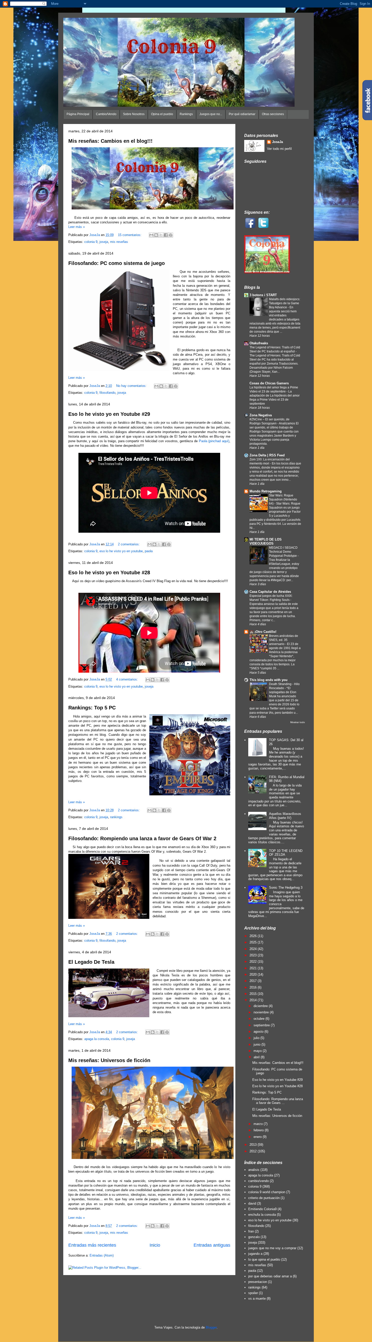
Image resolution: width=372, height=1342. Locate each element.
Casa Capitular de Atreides (270, 592)
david (252, 1203)
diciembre (261, 1006)
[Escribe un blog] (156, 235)
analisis (253, 1170)
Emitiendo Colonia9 (262, 1209)
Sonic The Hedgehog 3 (285, 887)
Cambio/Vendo (106, 114)
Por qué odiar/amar (242, 114)
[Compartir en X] (160, 235)
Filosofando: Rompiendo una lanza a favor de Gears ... (277, 1101)
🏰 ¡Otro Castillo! (263, 632)
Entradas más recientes (92, 1245)
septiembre (262, 1025)
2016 (254, 987)
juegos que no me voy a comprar (272, 1248)
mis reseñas (119, 242)
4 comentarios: (127, 679)
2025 (254, 942)
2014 (254, 1000)
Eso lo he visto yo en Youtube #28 (109, 572)
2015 (254, 994)
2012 (254, 1151)
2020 (254, 974)
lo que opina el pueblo (264, 1259)
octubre (259, 1019)
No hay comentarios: (132, 386)
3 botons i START (263, 295)
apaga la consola (96, 1039)
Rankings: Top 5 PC (92, 707)
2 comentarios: (129, 544)
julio (257, 1038)
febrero (259, 1130)
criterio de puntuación (264, 1198)
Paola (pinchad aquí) (214, 441)
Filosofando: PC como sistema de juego (116, 263)
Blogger (211, 1327)
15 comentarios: (130, 235)
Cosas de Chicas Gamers (269, 383)
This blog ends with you (268, 680)
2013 (254, 1145)
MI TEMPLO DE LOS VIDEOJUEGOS (266, 541)
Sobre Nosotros (133, 114)
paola (149, 551)
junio (257, 1044)
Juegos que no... (210, 114)
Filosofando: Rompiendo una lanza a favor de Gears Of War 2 (142, 838)
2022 (254, 961)
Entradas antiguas (212, 1245)
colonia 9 (90, 242)
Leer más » (76, 227)
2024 (254, 949)
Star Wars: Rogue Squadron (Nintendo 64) (283, 499)
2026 (254, 936)
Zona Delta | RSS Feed (267, 455)
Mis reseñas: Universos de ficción (109, 1060)
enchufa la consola (262, 1214)
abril (257, 1057)
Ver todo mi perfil (279, 149)
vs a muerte (257, 1298)
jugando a (255, 1254)
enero (258, 1137)
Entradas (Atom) (102, 1255)
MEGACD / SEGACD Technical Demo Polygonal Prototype (283, 552)
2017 (254, 981)
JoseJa (277, 142)
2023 (254, 955)
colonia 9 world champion (266, 1192)
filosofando (107, 393)
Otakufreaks (259, 343)
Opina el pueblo (162, 114)
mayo (258, 1051)
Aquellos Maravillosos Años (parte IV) (285, 816)
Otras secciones (273, 114)
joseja (103, 242)
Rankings (186, 114)
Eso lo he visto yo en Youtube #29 (109, 414)
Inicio (155, 1245)
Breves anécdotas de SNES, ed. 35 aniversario (283, 640)
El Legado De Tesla (91, 962)
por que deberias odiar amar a (270, 1276)
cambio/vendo (258, 1181)
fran (251, 1231)
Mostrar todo (297, 722)
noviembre (262, 1012)
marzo (259, 1124)
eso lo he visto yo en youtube (121, 551)
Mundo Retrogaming (266, 491)
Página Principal (78, 114)
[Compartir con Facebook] (165, 235)
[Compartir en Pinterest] (170, 235)
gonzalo (254, 1237)
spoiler (253, 1293)
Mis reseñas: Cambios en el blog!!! (110, 141)
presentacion (257, 1282)
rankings (116, 817)
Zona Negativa (261, 415)
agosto (259, 1031)
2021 (254, 968)
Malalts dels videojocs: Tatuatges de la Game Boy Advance (284, 303)
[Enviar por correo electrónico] (151, 235)
